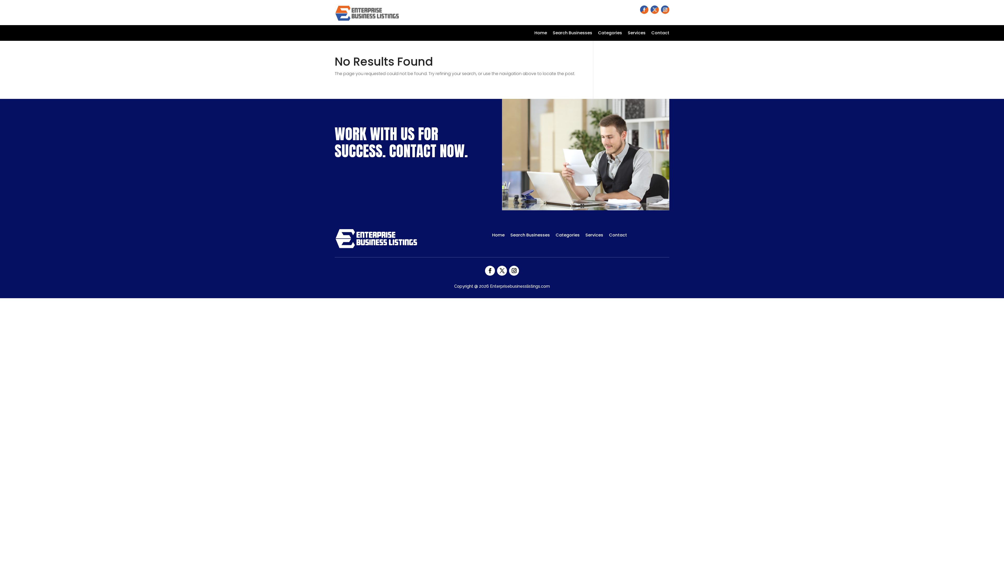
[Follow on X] (655, 9)
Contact (660, 33)
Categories (610, 33)
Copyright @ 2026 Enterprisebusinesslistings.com (502, 286)
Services (637, 33)
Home (540, 33)
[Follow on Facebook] (644, 9)
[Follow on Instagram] (665, 9)
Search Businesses (572, 33)
